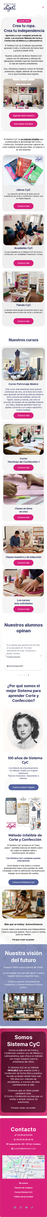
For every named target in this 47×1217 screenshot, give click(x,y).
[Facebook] (15, 1207)
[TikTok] (32, 1207)
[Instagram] (21, 1207)
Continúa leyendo (13, 657)
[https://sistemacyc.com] (9, 7)
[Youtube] (26, 1207)
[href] (23, 1167)
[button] (43, 7)
